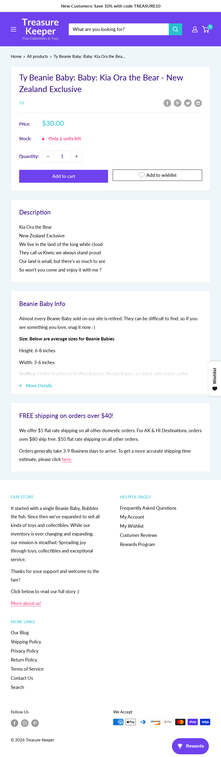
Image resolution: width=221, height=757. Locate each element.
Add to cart (63, 176)
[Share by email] (198, 102)
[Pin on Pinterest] (177, 102)
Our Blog (20, 632)
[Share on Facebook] (167, 102)
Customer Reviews (138, 535)
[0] (205, 29)
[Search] (175, 29)
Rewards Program (137, 544)
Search (17, 687)
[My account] (195, 29)
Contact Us (22, 678)
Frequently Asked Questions (148, 508)
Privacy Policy (25, 651)
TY (21, 103)
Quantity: (29, 156)
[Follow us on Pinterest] (35, 723)
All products (37, 56)
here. (67, 459)
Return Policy (24, 660)
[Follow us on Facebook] (14, 723)
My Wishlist (132, 526)
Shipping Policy (26, 642)
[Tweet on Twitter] (188, 102)
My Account (132, 517)
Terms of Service (27, 669)
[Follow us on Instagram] (25, 723)
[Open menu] (13, 29)
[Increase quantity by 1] (76, 156)
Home (16, 56)
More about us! (26, 603)
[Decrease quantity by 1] (48, 156)
